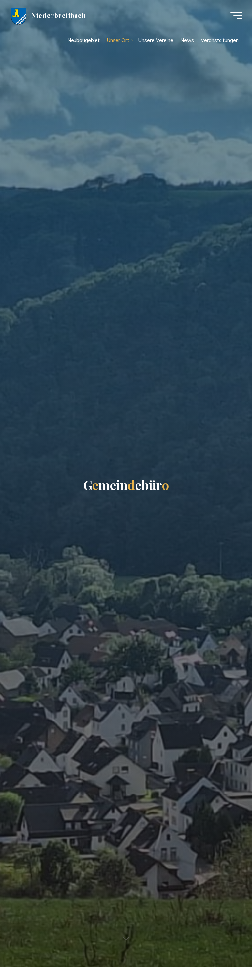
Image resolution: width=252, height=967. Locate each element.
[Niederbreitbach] (18, 15)
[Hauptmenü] (236, 15)
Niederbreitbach (59, 15)
